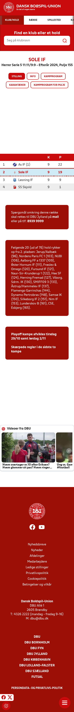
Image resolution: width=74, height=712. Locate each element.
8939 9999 (35, 221)
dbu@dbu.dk (39, 618)
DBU (37, 636)
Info (33, 76)
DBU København (37, 659)
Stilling (17, 76)
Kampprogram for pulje (49, 85)
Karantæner (17, 85)
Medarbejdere (37, 561)
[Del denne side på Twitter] (10, 698)
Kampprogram (53, 76)
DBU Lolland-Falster (37, 665)
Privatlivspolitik (37, 573)
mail (55, 217)
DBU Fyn (37, 648)
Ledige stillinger (37, 567)
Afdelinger (37, 556)
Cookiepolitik (37, 578)
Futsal (37, 677)
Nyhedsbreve (37, 544)
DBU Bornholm (37, 642)
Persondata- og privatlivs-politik (37, 688)
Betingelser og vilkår (37, 584)
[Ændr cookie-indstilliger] (6, 706)
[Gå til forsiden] (30, 7)
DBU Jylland (37, 654)
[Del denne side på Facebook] (3, 698)
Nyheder (37, 550)
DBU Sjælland (37, 671)
